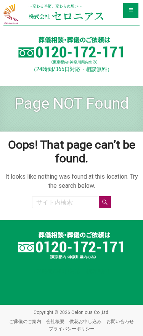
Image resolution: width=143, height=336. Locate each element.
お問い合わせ (120, 321)
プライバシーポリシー (72, 328)
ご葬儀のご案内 (25, 321)
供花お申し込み (85, 321)
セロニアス (66, 15)
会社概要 (55, 321)
